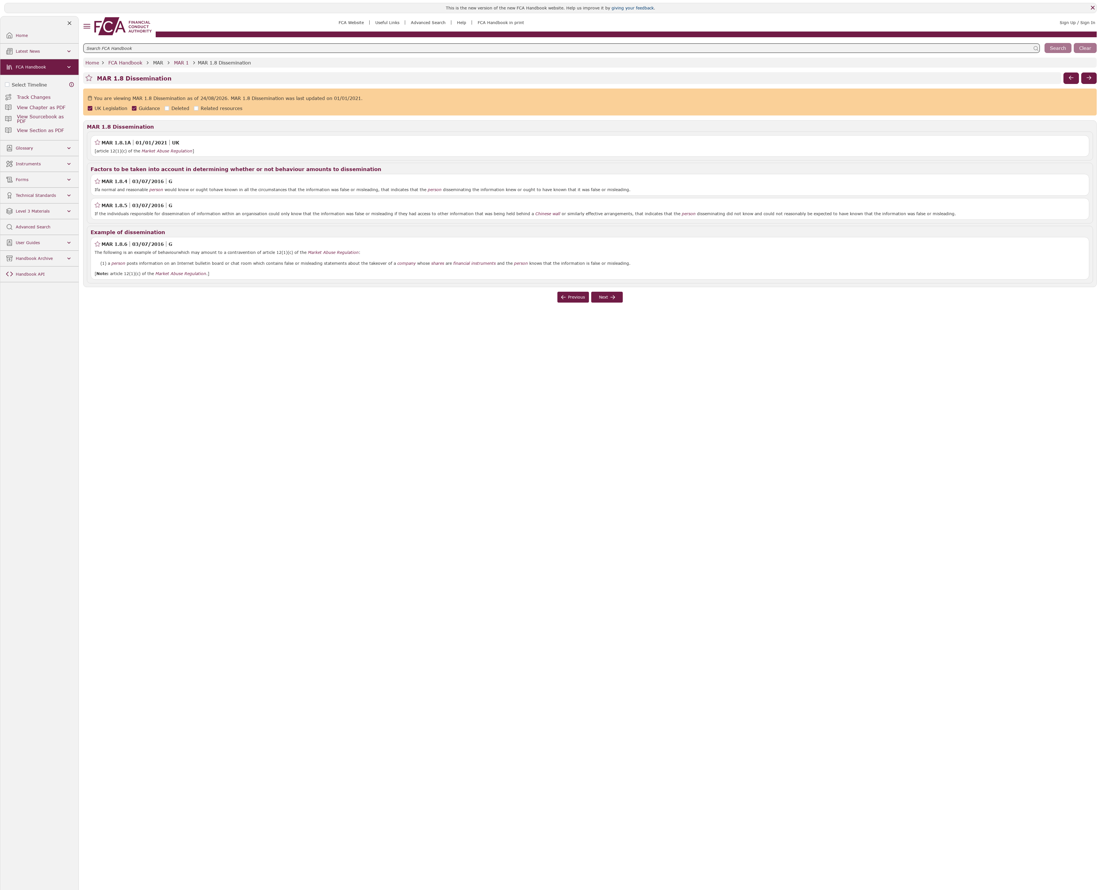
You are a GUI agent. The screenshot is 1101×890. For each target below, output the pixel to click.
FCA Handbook (125, 62)
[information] (71, 84)
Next (603, 297)
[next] (1089, 78)
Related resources (221, 108)
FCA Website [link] (351, 22)
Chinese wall (547, 214)
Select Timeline (29, 84)
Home (92, 62)
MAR (158, 62)
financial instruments (474, 263)
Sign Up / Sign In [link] (1077, 22)
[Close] (1092, 7)
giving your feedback (633, 7)
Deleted (180, 108)
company (406, 263)
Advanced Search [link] (428, 22)
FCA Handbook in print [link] (501, 22)
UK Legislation (111, 108)
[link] (123, 26)
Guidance (149, 108)
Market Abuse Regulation (167, 151)
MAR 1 (181, 62)
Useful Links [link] (387, 22)
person (156, 190)
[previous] (1071, 78)
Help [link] (461, 22)
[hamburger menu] (86, 26)
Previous (576, 297)
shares (437, 263)
